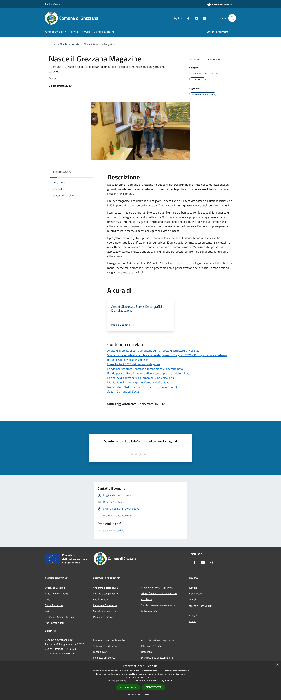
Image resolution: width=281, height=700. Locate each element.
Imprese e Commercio (105, 605)
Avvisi (192, 599)
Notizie (75, 44)
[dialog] (140, 680)
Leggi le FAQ (100, 652)
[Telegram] (203, 18)
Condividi (195, 59)
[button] (140, 694)
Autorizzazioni (149, 611)
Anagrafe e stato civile (105, 588)
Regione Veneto (53, 4)
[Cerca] (232, 18)
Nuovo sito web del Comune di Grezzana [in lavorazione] (142, 387)
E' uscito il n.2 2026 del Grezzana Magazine (133, 364)
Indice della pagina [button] (62, 171)
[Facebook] (187, 18)
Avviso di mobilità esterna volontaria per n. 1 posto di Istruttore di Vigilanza (153, 350)
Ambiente (146, 599)
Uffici (48, 599)
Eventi (192, 621)
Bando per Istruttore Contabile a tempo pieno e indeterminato (145, 369)
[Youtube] (195, 18)
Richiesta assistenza (104, 658)
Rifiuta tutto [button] (153, 687)
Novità (63, 44)
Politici (48, 611)
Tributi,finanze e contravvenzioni (159, 593)
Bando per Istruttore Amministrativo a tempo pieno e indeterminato (148, 373)
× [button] (277, 664)
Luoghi (193, 615)
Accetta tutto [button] (128, 687)
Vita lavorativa (101, 599)
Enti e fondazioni (54, 605)
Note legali (147, 652)
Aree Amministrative (56, 593)
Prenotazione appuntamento (109, 640)
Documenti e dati (54, 623)
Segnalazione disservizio (106, 646)
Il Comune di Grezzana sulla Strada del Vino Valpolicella (141, 378)
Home (52, 44)
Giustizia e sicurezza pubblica (157, 587)
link (171, 680)
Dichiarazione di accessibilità (157, 658)
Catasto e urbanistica (104, 611)
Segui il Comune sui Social (123, 391)
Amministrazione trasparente (157, 640)
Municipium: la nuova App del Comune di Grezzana (138, 382)
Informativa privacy (152, 646)
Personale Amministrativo (59, 617)
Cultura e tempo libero (105, 593)
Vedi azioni (211, 59)
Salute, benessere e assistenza (158, 605)
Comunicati (195, 593)
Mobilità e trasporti (103, 617)
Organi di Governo (55, 588)
